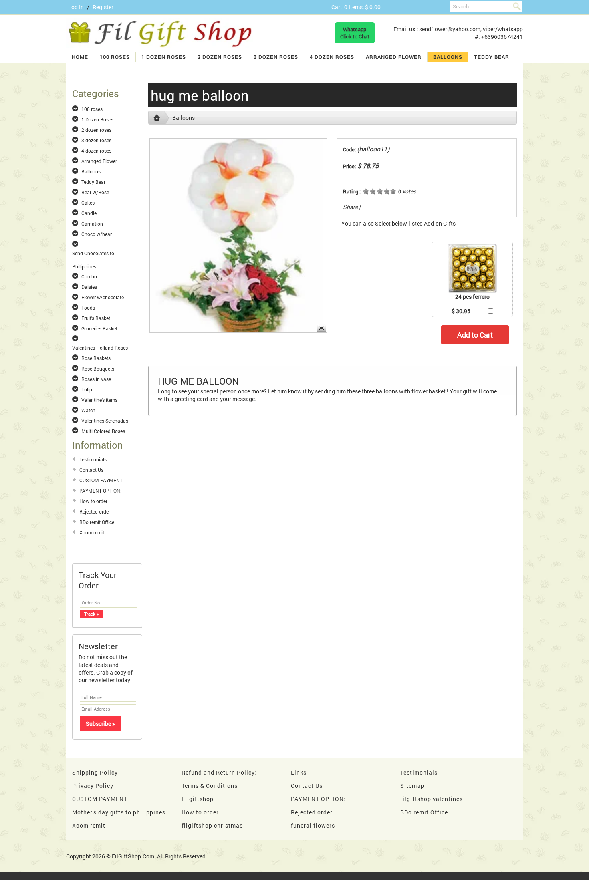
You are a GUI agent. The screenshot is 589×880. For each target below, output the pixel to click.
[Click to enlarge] (472, 268)
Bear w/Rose (95, 192)
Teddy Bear (491, 56)
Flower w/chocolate (102, 297)
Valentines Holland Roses (100, 347)
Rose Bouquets (97, 368)
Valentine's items (99, 400)
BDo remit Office (96, 522)
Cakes (88, 202)
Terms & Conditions (210, 785)
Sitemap (412, 785)
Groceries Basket (99, 328)
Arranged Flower (394, 56)
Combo (89, 276)
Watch (88, 410)
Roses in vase (96, 379)
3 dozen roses (276, 56)
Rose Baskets (96, 358)
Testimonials (93, 459)
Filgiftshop (198, 799)
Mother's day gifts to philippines (118, 812)
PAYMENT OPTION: (100, 490)
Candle (89, 213)
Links (299, 772)
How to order (93, 501)
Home (80, 56)
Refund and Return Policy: (219, 772)
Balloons (447, 56)
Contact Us (91, 470)
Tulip (86, 389)
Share (350, 207)
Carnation (92, 223)
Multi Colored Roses (103, 431)
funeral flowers (313, 825)
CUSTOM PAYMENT (101, 480)
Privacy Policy (92, 785)
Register (103, 7)
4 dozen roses (332, 56)
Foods (88, 307)
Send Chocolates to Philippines (93, 253)
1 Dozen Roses (163, 56)
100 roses (115, 56)
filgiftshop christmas (212, 825)
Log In (76, 7)
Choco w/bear (96, 234)
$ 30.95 (461, 311)
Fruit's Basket (95, 318)
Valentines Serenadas (104, 420)
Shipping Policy (95, 772)
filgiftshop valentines (431, 799)
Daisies (89, 287)
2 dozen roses (220, 56)
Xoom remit (91, 532)
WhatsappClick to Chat (354, 33)
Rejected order (94, 511)
